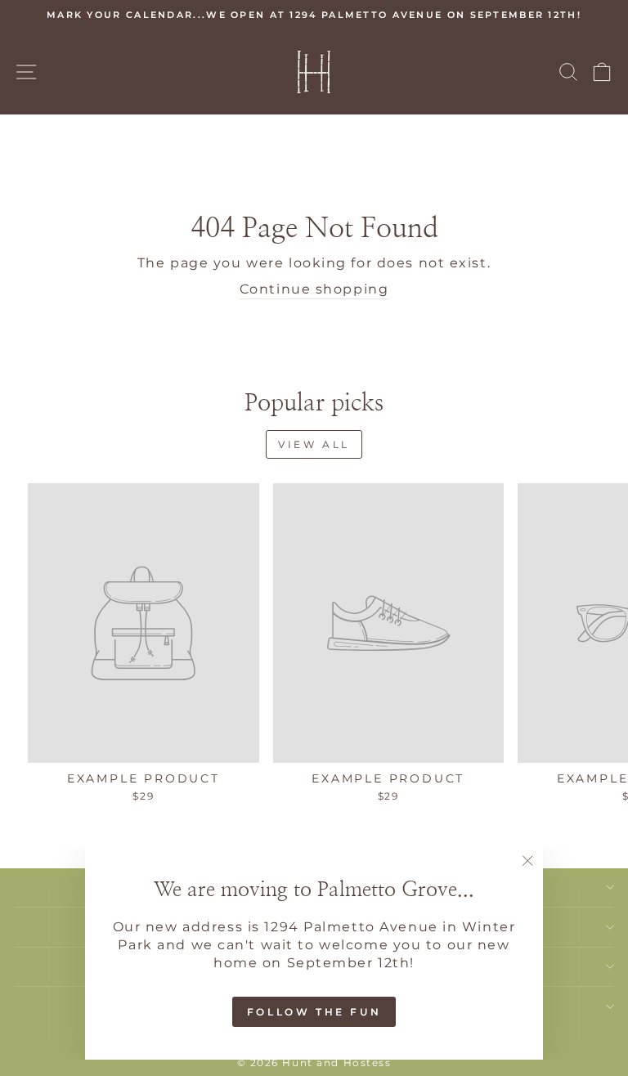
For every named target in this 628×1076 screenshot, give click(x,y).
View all (314, 444)
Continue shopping (314, 289)
